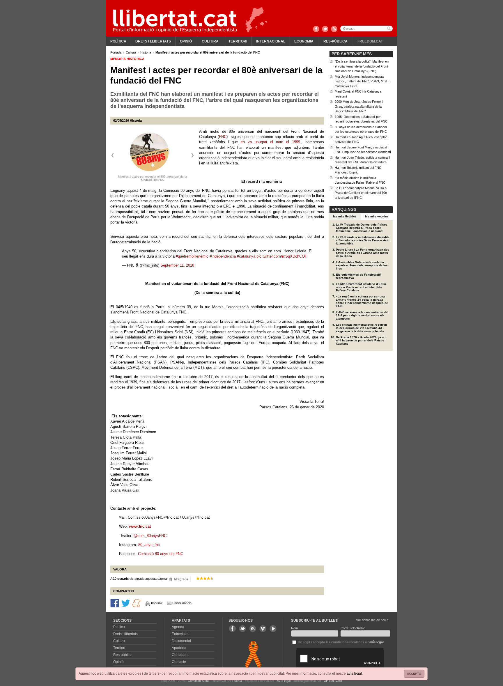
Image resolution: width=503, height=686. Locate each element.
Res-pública (335, 41)
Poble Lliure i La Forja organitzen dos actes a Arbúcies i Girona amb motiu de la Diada (362, 253)
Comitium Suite (198, 681)
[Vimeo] (263, 628)
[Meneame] (136, 603)
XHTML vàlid (333, 681)
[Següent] (192, 155)
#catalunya (246, 256)
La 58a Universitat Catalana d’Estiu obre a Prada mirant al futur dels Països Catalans (361, 287)
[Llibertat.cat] (175, 20)
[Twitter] (325, 29)
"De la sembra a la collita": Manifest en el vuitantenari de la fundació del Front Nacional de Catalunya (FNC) (362, 66)
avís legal (354, 673)
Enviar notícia (182, 603)
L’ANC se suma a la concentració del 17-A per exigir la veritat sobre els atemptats (362, 315)
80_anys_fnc (149, 545)
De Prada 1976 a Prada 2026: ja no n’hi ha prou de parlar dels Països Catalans (360, 340)
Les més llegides (345, 216)
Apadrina (179, 648)
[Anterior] (112, 155)
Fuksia (237, 681)
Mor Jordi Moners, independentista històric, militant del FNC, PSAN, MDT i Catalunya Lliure (362, 81)
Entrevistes (180, 634)
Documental (181, 641)
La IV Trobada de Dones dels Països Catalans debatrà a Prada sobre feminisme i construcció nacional (361, 228)
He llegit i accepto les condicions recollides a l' (340, 642)
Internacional (270, 41)
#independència (223, 256)
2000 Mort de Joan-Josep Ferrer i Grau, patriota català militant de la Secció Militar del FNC (358, 106)
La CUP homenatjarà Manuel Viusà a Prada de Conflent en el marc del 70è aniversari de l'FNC (361, 192)
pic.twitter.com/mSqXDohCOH (281, 256)
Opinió (186, 41)
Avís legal (284, 681)
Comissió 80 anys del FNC (160, 554)
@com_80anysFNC (150, 535)
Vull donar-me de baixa (372, 620)
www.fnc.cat (140, 526)
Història (146, 52)
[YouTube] (273, 628)
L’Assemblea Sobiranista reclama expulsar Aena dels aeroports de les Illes (362, 265)
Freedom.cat (370, 41)
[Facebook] (316, 29)
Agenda (178, 627)
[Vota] (179, 579)
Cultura (210, 41)
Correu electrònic (353, 628)
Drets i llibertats (153, 41)
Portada (116, 52)
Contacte (179, 662)
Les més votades (377, 216)
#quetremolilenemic (192, 256)
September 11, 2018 (177, 265)
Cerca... (366, 28)
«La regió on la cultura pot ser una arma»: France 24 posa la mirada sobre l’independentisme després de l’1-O (362, 301)
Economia (304, 41)
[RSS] (334, 29)
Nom (294, 628)
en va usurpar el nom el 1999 (270, 142)
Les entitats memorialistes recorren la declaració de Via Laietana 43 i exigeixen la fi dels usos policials (361, 328)
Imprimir (156, 603)
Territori (238, 41)
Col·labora (180, 655)
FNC (222, 136)
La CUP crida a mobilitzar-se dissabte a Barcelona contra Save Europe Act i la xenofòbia (362, 240)
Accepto (414, 673)
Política (118, 41)
